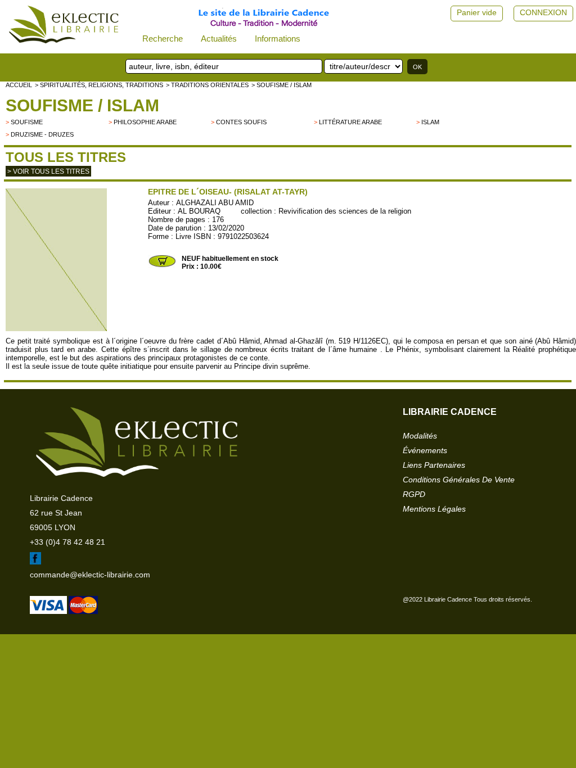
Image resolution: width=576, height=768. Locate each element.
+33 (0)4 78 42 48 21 (67, 541)
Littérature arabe (350, 122)
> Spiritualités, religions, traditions (99, 85)
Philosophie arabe (145, 122)
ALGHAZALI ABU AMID (215, 202)
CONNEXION (543, 12)
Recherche (162, 38)
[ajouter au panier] (162, 266)
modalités (420, 435)
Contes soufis (241, 122)
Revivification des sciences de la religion (344, 211)
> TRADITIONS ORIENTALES (207, 85)
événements (425, 450)
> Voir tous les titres (48, 171)
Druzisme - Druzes (42, 134)
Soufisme (27, 122)
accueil (19, 85)
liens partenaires (434, 464)
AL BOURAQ (199, 211)
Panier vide (477, 12)
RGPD (414, 494)
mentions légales (434, 508)
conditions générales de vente (459, 479)
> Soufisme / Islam (281, 85)
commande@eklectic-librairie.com (90, 574)
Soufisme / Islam (82, 105)
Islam (430, 122)
